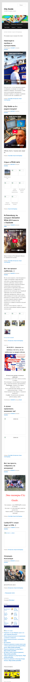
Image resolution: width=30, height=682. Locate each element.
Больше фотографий (9, 337)
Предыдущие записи (9, 593)
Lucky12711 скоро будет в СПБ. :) (11, 523)
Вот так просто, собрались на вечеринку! (10, 465)
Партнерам (6, 27)
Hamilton (6, 49)
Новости (13, 27)
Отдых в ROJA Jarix (12, 162)
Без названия (7, 642)
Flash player (11, 600)
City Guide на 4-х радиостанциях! (10, 107)
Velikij (5, 226)
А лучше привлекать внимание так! (10, 408)
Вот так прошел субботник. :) (10, 269)
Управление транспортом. (17, 24)
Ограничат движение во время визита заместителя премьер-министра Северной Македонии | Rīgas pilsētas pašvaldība (15, 645)
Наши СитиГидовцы (17, 155)
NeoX (20, 400)
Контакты (20, 27)
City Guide (8, 9)
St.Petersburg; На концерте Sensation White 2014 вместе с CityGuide (12, 219)
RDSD (5, 641)
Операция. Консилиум (8, 557)
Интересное (16, 98)
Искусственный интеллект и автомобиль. (14, 639)
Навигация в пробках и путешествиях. (10, 43)
